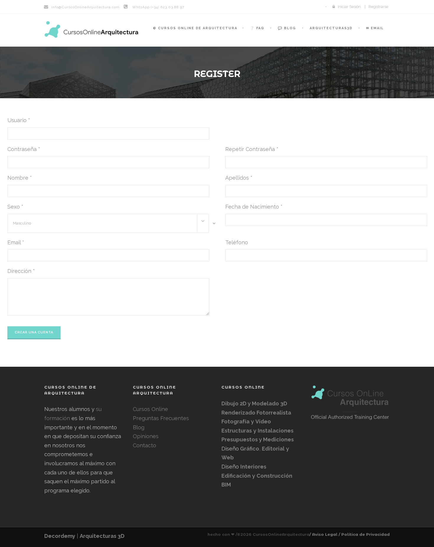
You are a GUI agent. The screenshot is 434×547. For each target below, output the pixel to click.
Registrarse (378, 6)
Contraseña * (23, 149)
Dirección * (21, 271)
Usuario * (18, 120)
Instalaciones (275, 431)
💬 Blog (287, 28)
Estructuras (236, 431)
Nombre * (19, 178)
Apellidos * (238, 178)
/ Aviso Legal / (324, 534)
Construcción (274, 476)
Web (227, 457)
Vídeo (263, 421)
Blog (138, 427)
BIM (226, 485)
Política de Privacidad (365, 534)
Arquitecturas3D (331, 28)
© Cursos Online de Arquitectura (195, 28)
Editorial (273, 449)
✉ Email (375, 28)
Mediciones (278, 439)
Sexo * (15, 207)
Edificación (236, 476)
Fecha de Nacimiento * (254, 207)
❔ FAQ (257, 28)
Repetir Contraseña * (251, 149)
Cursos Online (150, 409)
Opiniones (146, 436)
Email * (15, 242)
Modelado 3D (269, 403)
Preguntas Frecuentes (161, 418)
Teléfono (236, 242)
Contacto (144, 445)
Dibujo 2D (234, 403)
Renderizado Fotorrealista (256, 413)
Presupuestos (240, 439)
